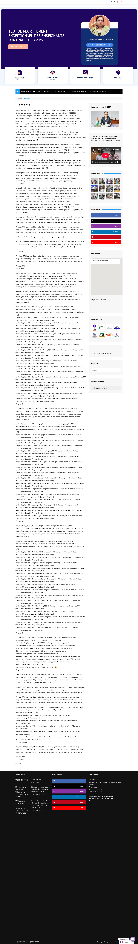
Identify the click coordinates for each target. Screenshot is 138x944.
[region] (69, 46)
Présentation (25, 91)
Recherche (47, 91)
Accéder (19, 80)
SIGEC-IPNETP (20, 78)
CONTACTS (118, 78)
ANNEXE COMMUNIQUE (85, 78)
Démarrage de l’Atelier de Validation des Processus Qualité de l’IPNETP (39, 789)
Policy (106, 942)
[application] (106, 155)
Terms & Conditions (116, 942)
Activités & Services (61, 91)
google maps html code (98, 299)
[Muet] (115, 162)
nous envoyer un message (103, 796)
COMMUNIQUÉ (36, 780)
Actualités (93, 91)
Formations (36, 91)
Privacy (99, 942)
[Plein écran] (118, 162)
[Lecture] (93, 162)
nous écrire (118, 80)
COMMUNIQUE (53, 78)
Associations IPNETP (79, 91)
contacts (103, 91)
